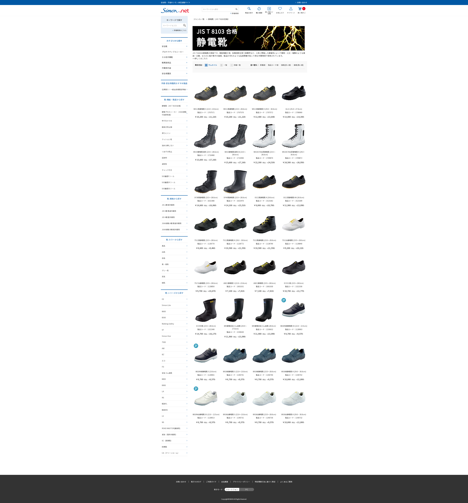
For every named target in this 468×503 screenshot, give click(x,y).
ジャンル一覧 (199, 19)
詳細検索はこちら (180, 30)
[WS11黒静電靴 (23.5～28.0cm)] (235, 93)
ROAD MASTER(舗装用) (171, 428)
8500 (164, 317)
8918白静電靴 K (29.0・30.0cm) (293, 414)
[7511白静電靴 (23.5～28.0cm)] (294, 224)
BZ (163, 354)
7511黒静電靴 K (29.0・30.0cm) (235, 240)
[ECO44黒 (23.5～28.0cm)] (206, 310)
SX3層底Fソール (168, 176)
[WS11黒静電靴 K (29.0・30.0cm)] (264, 93)
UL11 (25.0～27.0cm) (293, 109)
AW (163, 348)
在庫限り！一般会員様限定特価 (174, 89)
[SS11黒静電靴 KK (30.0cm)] (294, 182)
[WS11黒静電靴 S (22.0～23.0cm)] (206, 93)
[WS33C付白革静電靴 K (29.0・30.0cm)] (294, 136)
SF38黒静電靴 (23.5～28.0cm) (206, 197)
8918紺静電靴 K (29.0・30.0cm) (293, 371)
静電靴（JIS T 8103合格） (172, 106)
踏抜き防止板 (167, 127)
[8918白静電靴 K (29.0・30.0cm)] (294, 398)
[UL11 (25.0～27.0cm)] (294, 93)
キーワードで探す (174, 20)
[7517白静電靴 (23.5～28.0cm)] (206, 267)
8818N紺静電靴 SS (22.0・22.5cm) (293, 326)
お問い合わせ (302, 2)
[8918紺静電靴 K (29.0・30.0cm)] (294, 356)
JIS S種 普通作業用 (169, 211)
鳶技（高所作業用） (169, 434)
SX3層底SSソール (168, 188)
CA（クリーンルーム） (170, 453)
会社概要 (224, 481)
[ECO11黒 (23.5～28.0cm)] (294, 267)
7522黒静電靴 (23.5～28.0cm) (264, 240)
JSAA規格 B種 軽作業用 (171, 229)
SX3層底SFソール (168, 182)
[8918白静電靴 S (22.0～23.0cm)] (235, 398)
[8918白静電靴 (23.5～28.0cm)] (264, 398)
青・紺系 (165, 264)
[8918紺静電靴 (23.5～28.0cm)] (264, 356)
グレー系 (165, 270)
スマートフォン (232, 489)
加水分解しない (168, 145)
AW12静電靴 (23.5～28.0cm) (265, 283)
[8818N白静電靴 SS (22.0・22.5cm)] (206, 398)
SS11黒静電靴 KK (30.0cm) (293, 197)
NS (163, 422)
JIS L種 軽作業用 (168, 205)
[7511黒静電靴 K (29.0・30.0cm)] (235, 224)
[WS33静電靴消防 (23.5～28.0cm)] (206, 136)
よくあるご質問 (286, 481)
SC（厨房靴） (167, 440)
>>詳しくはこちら (200, 58)
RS (163, 397)
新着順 (263, 65)
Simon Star (166, 336)
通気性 (164, 164)
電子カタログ (196, 481)
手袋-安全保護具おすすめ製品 (174, 83)
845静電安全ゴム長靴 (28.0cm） (264, 326)
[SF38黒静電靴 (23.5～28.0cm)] (206, 182)
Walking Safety (168, 323)
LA (163, 391)
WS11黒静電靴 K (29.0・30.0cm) (264, 109)
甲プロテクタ (167, 121)
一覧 (225, 65)
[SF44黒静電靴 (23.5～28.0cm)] (235, 182)
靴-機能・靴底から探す (174, 99)
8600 (164, 311)
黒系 (163, 246)
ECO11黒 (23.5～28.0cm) (293, 283)
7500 (164, 342)
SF (163, 330)
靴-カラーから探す (174, 239)
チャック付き (167, 170)
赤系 (163, 258)
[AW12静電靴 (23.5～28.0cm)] (264, 267)
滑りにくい (166, 133)
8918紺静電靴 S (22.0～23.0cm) (235, 371)
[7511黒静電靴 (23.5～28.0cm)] (206, 224)
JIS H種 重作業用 (168, 217)
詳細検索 (235, 13)
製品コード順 (273, 65)
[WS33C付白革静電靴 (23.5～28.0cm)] (264, 136)
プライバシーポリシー (241, 481)
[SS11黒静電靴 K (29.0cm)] (264, 182)
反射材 (164, 157)
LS (163, 416)
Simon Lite (166, 305)
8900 (164, 385)
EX (163, 299)
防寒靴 (164, 447)
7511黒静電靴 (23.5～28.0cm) (206, 240)
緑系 (163, 283)
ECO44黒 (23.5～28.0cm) (206, 326)
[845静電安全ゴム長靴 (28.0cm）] (264, 310)
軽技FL (164, 403)
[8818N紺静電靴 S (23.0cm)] (206, 356)
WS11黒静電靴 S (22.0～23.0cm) (206, 109)
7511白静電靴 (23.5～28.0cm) (293, 240)
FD (163, 367)
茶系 (163, 276)
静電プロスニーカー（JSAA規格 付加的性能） (174, 113)
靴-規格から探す (174, 198)
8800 (164, 379)
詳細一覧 (237, 65)
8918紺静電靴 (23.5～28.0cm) (264, 371)
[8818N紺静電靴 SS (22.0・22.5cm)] (294, 310)
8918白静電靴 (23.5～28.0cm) (264, 414)
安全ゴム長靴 (167, 373)
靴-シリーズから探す (174, 292)
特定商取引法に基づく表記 (265, 481)
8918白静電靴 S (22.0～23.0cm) (235, 414)
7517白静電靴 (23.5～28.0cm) (206, 283)
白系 (163, 252)
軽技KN (165, 410)
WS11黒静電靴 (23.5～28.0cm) (235, 109)
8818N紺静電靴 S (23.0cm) (206, 371)
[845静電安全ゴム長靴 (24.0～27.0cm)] (235, 310)
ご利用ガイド (211, 481)
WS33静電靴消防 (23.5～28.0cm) (206, 152)
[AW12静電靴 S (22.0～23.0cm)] (235, 267)
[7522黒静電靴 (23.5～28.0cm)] (264, 224)
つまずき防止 (167, 151)
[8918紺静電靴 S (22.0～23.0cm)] (235, 356)
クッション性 (167, 139)
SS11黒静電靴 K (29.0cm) (264, 197)
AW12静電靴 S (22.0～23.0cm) (235, 283)
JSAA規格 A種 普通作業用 (171, 223)
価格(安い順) (286, 65)
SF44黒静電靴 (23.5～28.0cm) (235, 197)
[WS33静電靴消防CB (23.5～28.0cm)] (235, 136)
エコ (163, 360)
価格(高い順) (298, 65)
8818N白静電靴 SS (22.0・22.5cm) (206, 414)
